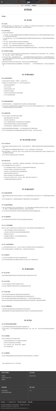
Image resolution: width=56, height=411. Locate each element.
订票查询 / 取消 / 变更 (6, 377)
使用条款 (3, 402)
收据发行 (3, 379)
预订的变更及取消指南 (6, 392)
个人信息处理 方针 (11, 402)
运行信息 (32, 372)
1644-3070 (8, 408)
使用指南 (4, 387)
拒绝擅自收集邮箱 (21, 402)
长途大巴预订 (5, 372)
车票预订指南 (4, 390)
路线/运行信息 (33, 375)
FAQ (30, 390)
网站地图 (30, 402)
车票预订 (3, 375)
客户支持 (32, 387)
